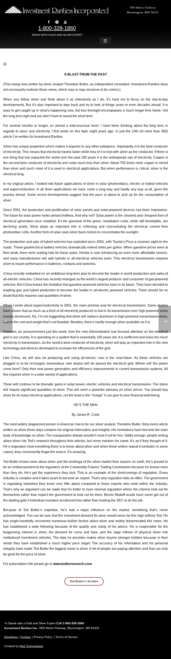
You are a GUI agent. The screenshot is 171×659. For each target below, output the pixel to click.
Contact (25, 637)
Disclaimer (11, 637)
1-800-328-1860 (57, 28)
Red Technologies (31, 646)
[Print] (7, 62)
